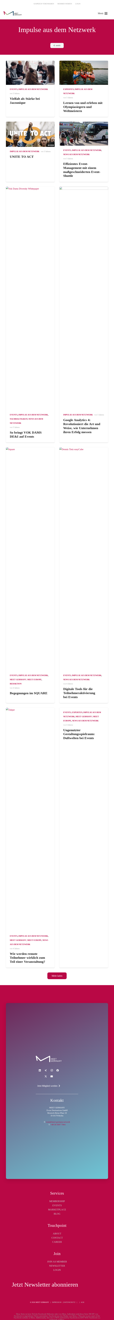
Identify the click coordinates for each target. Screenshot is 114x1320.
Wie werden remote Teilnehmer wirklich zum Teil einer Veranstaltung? (27, 958)
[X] (46, 1076)
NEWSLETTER (57, 1266)
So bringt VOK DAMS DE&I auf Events (26, 434)
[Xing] (46, 1070)
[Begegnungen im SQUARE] (30, 559)
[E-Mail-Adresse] (52, 1076)
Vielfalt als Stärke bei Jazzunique (25, 101)
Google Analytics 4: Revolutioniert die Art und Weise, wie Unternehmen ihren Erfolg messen (81, 426)
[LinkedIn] (40, 1070)
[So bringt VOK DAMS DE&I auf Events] (30, 298)
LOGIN (57, 1270)
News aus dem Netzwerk (76, 154)
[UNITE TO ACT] (30, 134)
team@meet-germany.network (58, 1122)
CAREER (57, 1242)
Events (14, 89)
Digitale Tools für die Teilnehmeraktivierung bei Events (79, 693)
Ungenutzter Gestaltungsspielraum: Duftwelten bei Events (79, 734)
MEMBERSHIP (57, 1201)
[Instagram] (52, 1070)
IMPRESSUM (56, 1302)
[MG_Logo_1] (13, 13)
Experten (68, 89)
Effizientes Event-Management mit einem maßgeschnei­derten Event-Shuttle (81, 170)
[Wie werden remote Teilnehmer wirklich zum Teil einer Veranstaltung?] (30, 819)
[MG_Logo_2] (49, 1059)
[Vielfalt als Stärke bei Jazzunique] (30, 73)
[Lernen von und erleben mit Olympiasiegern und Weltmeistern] (83, 73)
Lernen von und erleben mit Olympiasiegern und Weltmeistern (82, 107)
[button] (102, 13)
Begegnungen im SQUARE (29, 693)
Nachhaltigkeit (19, 419)
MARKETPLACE (57, 1209)
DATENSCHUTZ (69, 1302)
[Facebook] (58, 1070)
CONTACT (57, 1238)
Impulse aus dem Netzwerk (33, 89)
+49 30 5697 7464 (58, 1125)
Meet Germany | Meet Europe (26, 680)
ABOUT (57, 1233)
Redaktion (16, 684)
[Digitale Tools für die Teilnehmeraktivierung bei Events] (83, 559)
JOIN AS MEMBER (57, 1261)
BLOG (57, 1213)
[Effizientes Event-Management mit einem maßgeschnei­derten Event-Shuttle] (83, 134)
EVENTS (57, 1205)
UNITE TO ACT (22, 156)
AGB (82, 1302)
